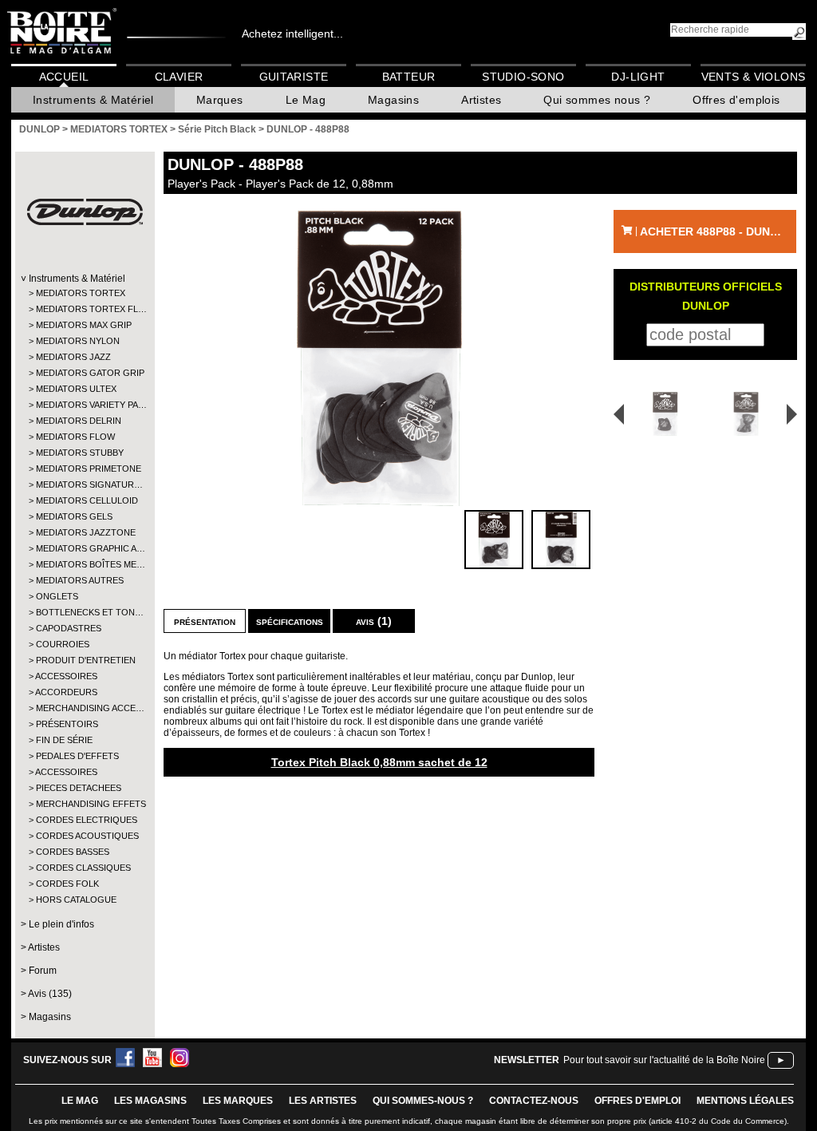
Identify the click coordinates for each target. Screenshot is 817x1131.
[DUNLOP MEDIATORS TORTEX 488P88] (379, 358)
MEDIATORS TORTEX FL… (84, 309)
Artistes (481, 99)
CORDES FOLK (67, 883)
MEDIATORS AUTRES (80, 580)
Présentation (204, 621)
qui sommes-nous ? (423, 1100)
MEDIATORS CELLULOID (84, 500)
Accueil (64, 76)
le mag (79, 1100)
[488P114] (749, 414)
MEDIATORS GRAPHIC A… (84, 548)
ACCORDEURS (66, 692)
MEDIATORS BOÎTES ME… (84, 564)
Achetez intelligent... (292, 33)
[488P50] (660, 414)
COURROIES (62, 644)
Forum (43, 970)
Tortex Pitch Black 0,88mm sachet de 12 (379, 762)
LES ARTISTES (323, 1100)
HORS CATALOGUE (76, 899)
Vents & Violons (753, 76)
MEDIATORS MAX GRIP (84, 325)
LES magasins (150, 1100)
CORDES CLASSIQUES (83, 867)
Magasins (393, 99)
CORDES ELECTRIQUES (84, 820)
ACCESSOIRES (66, 676)
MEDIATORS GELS (74, 516)
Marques (219, 99)
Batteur (409, 76)
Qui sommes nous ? (596, 99)
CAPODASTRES (68, 628)
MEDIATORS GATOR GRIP (84, 373)
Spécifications (289, 621)
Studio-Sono (523, 76)
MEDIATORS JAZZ (73, 357)
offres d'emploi (637, 1100)
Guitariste (294, 76)
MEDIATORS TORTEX (80, 293)
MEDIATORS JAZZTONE (84, 532)
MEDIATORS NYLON (78, 341)
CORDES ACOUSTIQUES (84, 835)
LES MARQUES (238, 1100)
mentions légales (745, 1100)
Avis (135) (50, 993)
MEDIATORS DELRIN (78, 420)
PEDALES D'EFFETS (77, 756)
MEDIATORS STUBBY (80, 452)
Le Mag (306, 99)
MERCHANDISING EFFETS (84, 804)
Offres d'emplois (736, 99)
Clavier (179, 76)
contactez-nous (533, 1100)
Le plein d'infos (61, 924)
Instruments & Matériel (93, 99)
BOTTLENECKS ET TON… (84, 612)
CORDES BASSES (72, 851)
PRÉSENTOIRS (67, 724)
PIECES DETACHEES (78, 788)
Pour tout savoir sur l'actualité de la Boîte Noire (664, 1060)
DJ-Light (638, 76)
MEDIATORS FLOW (75, 436)
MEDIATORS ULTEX (76, 388)
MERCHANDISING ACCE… (84, 708)
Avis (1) (374, 621)
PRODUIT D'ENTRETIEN (84, 660)
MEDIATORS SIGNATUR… (84, 484)
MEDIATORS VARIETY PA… (84, 404)
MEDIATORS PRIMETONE (84, 468)
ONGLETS (57, 596)
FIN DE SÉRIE (64, 740)
